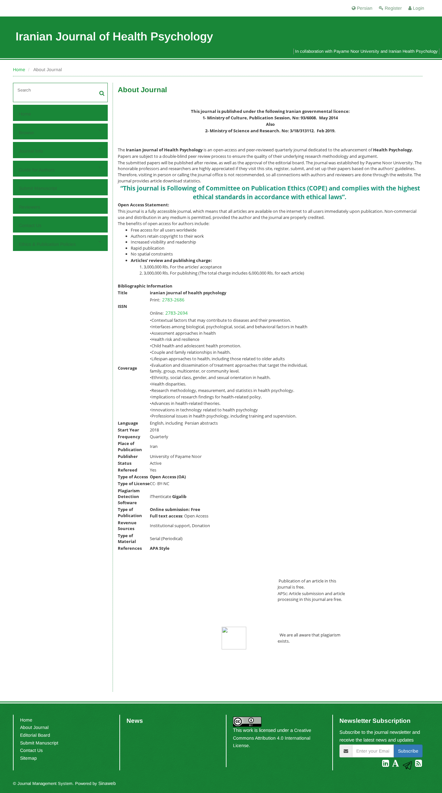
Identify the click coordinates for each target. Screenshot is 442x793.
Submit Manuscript (38, 188)
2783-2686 (173, 300)
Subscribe (408, 751)
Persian (364, 8)
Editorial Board (35, 735)
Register (392, 8)
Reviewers (29, 207)
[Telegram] (408, 764)
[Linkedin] (386, 764)
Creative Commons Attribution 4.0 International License (272, 738)
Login (418, 8)
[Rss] (418, 764)
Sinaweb (107, 783)
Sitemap (28, 758)
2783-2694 (176, 313)
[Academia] (396, 764)
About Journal (34, 727)
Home (19, 69)
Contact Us (30, 225)
